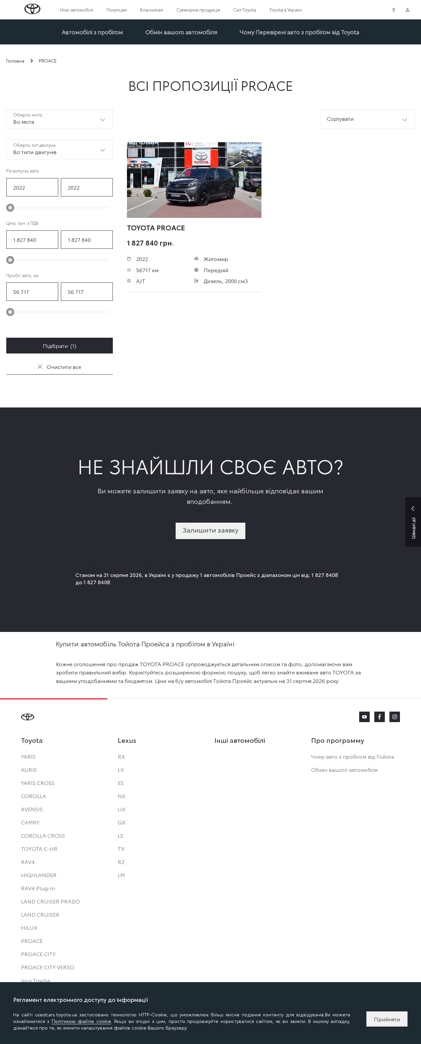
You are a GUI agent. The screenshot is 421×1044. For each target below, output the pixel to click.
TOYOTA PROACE (156, 227)
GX (122, 822)
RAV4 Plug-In (38, 888)
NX (122, 795)
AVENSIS (32, 809)
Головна (15, 61)
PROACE (32, 940)
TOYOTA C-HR (39, 848)
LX (121, 769)
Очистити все (63, 366)
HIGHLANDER (39, 874)
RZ (121, 861)
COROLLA (33, 795)
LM (121, 874)
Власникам (151, 10)
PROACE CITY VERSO (47, 967)
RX (121, 756)
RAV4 (28, 861)
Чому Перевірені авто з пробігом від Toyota (299, 32)
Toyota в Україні (285, 10)
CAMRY (30, 822)
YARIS (28, 756)
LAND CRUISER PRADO (50, 901)
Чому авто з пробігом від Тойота (352, 756)
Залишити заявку (210, 529)
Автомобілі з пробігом (92, 32)
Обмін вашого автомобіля (181, 32)
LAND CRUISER (40, 914)
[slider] (10, 208)
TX (121, 848)
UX (122, 809)
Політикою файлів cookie (81, 1021)
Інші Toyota (35, 980)
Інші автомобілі (239, 739)
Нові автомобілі (76, 10)
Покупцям (117, 10)
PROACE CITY (38, 953)
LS (120, 835)
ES (121, 782)
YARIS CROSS (38, 782)
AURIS (29, 769)
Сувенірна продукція (198, 10)
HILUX (29, 927)
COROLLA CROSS (43, 835)
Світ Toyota (244, 10)
